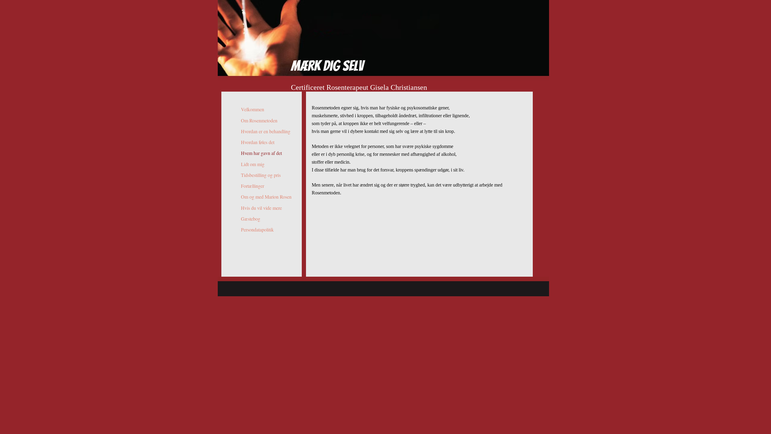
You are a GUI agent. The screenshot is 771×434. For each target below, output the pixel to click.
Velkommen (252, 109)
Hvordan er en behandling (265, 131)
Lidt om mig (252, 164)
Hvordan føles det (257, 142)
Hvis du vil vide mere (261, 208)
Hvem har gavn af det (261, 153)
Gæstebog (250, 218)
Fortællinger (252, 186)
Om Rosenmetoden (259, 120)
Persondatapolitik (257, 229)
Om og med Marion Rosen (266, 196)
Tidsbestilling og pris (261, 175)
